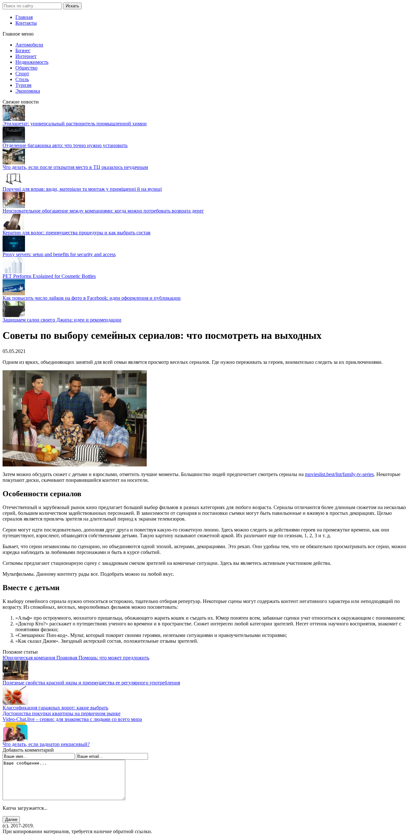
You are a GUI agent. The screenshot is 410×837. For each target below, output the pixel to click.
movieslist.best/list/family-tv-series (339, 474)
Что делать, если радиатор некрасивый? (46, 744)
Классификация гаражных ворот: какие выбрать (55, 707)
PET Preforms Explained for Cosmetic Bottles (49, 276)
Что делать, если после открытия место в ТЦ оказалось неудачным (75, 167)
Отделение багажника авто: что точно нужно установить (65, 145)
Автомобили (29, 44)
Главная (24, 17)
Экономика (27, 91)
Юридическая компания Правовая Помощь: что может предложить (76, 657)
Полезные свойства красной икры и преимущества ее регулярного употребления (91, 682)
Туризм (23, 85)
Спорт (22, 73)
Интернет (26, 56)
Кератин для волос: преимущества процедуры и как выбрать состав (77, 232)
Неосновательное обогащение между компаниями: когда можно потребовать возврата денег (103, 210)
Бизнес (22, 50)
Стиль (22, 79)
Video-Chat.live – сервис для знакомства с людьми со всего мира (72, 719)
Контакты (26, 23)
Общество (26, 68)
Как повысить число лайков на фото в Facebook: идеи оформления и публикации (92, 298)
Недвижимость (31, 62)
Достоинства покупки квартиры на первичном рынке (61, 713)
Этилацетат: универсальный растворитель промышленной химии (75, 123)
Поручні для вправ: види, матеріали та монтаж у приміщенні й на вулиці (82, 189)
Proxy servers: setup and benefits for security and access (59, 254)
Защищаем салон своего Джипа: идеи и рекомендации (62, 319)
